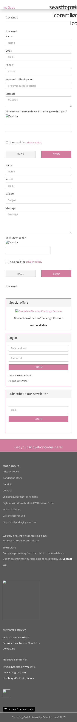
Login (38, 367)
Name (9, 36)
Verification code (15, 237)
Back (20, 154)
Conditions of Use (12, 478)
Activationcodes (12, 509)
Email (9, 50)
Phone (9, 65)
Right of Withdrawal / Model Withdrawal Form (28, 503)
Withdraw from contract (18, 709)
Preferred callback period (19, 79)
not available (38, 325)
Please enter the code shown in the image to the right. (36, 111)
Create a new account (21, 375)
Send (56, 154)
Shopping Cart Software (25, 717)
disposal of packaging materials (20, 522)
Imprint (7, 484)
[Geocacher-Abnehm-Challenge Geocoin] (38, 311)
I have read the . (25, 142)
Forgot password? (19, 380)
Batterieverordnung (14, 515)
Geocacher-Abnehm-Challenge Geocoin (38, 318)
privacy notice (33, 142)
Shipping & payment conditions (20, 496)
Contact (7, 490)
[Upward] (66, 716)
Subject (10, 194)
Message (10, 93)
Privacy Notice (11, 471)
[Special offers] (67, 302)
